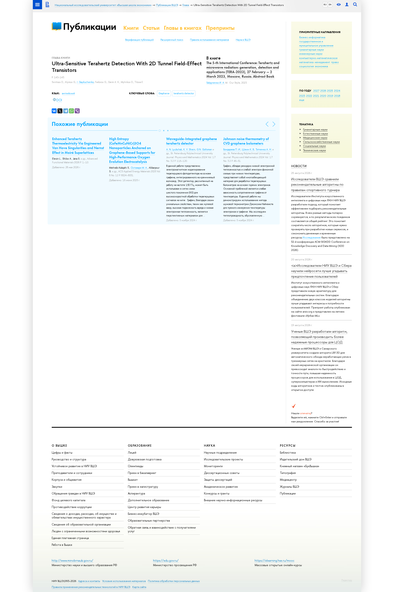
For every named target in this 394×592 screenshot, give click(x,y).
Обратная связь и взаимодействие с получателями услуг (162, 529)
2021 (316, 96)
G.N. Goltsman (204, 149)
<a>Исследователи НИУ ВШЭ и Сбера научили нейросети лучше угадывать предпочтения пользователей (321, 271)
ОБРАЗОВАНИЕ (140, 445)
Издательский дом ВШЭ (296, 459)
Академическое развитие (221, 487)
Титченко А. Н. (264, 149)
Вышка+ (133, 480)
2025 (330, 90)
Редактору (346, 580)
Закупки (57, 487)
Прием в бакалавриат (142, 473)
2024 (337, 90)
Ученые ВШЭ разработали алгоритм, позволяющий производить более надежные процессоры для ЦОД (319, 337)
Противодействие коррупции (72, 507)
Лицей (132, 452)
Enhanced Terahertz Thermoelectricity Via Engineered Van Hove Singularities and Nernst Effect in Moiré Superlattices (78, 146)
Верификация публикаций (139, 39)
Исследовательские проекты (223, 459)
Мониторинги (213, 466)
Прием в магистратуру (143, 487)
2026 (323, 90)
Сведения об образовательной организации (81, 524)
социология (306, 66)
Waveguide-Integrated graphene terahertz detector (191, 141)
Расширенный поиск (171, 39)
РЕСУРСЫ (288, 445)
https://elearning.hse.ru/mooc (274, 560)
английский (68, 93)
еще (301, 100)
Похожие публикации (80, 124)
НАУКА (209, 445)
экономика (321, 66)
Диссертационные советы (221, 473)
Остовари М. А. (139, 167)
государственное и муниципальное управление (316, 43)
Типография (288, 473)
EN (330, 4)
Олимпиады (135, 466)
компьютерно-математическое (318, 58)
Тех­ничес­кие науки (314, 150)
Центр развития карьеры (144, 507)
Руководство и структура (69, 459)
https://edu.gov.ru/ (166, 560)
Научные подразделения (220, 452)
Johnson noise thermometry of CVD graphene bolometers (246, 141)
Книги (131, 27)
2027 (316, 90)
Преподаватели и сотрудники (72, 473)
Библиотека (288, 452)
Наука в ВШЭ (243, 39)
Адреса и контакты (89, 581)
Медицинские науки (315, 137)
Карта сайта (139, 587)
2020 (323, 96)
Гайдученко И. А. (215, 82)
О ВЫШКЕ (59, 445)
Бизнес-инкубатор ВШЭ (143, 514)
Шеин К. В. (248, 149)
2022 (309, 96)
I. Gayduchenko (85, 82)
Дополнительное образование (148, 500)
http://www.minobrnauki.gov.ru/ (72, 560)
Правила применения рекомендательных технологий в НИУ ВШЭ (91, 587)
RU (325, 4)
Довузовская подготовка (144, 459)
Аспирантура (136, 493)
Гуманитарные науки (315, 129)
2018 (337, 96)
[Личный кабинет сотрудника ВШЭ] (347, 4)
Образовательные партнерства (149, 520)
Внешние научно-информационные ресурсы (233, 500)
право (335, 62)
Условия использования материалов (124, 581)
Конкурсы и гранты (216, 493)
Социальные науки (314, 146)
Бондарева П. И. (232, 149)
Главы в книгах (183, 27)
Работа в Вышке (62, 545)
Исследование (311, 237)
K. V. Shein (189, 149)
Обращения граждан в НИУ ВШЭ (73, 493)
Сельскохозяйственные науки (321, 142)
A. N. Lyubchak (174, 149)
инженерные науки (310, 53)
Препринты (220, 27)
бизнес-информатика (312, 37)
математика (306, 62)
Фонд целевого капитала (68, 500)
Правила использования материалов (209, 39)
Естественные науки (315, 133)
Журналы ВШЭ (289, 487)
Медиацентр (288, 480)
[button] (160, 131)
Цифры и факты (62, 452)
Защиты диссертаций (218, 480)
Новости (299, 166)
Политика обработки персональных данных (174, 581)
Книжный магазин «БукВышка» (299, 466)
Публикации (89, 26)
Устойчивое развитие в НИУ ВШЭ (74, 466)
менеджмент (322, 62)
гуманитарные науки (311, 49)
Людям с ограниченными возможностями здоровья (86, 531)
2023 (302, 96)
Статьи (151, 27)
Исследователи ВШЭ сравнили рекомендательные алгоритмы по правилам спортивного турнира (317, 184)
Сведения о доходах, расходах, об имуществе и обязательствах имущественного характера (84, 515)
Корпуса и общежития (66, 480)
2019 (330, 96)
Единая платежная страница (70, 538)
